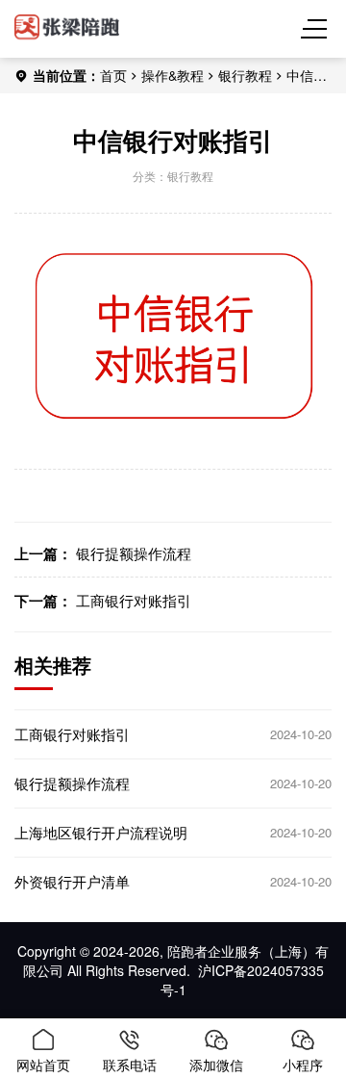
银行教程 (245, 75)
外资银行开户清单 (72, 881)
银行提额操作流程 (133, 553)
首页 (113, 75)
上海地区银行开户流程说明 (100, 832)
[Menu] (317, 28)
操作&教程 (172, 75)
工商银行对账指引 (133, 600)
